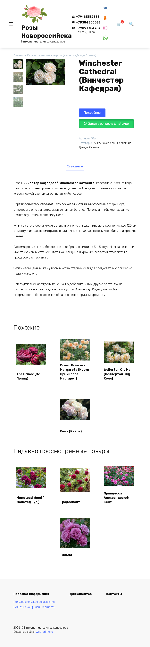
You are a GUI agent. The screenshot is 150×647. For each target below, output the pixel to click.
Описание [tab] (75, 166)
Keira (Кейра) (71, 431)
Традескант (70, 502)
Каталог (32, 55)
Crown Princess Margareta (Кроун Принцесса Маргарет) (74, 371)
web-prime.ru (44, 631)
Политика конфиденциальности (34, 607)
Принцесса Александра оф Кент (116, 498)
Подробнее (92, 113)
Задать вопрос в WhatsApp (108, 124)
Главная (18, 55)
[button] (106, 123)
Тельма (66, 555)
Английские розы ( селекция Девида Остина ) (68, 55)
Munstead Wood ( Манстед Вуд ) (30, 500)
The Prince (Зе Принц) (28, 376)
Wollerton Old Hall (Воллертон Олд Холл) (118, 374)
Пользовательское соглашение (34, 602)
